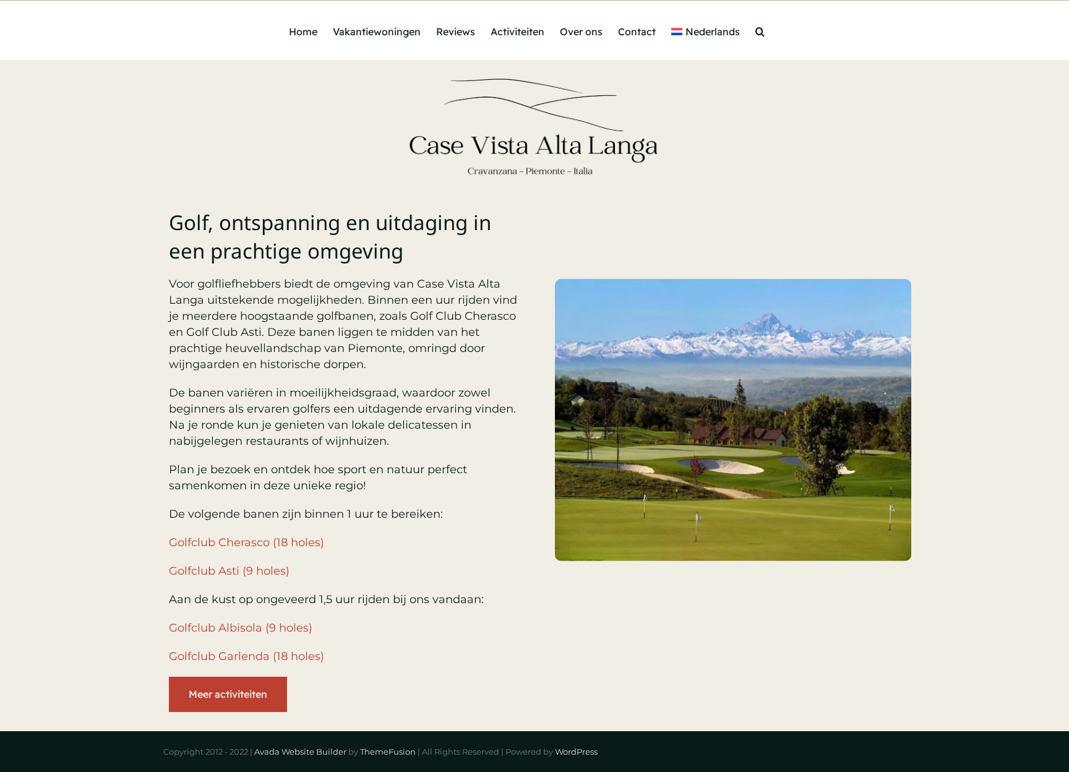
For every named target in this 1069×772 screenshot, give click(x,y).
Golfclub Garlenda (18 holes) (246, 656)
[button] (760, 30)
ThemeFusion (388, 752)
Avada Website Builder (300, 752)
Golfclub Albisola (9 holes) (240, 628)
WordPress (576, 752)
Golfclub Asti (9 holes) (229, 571)
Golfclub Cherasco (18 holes (246, 542)
